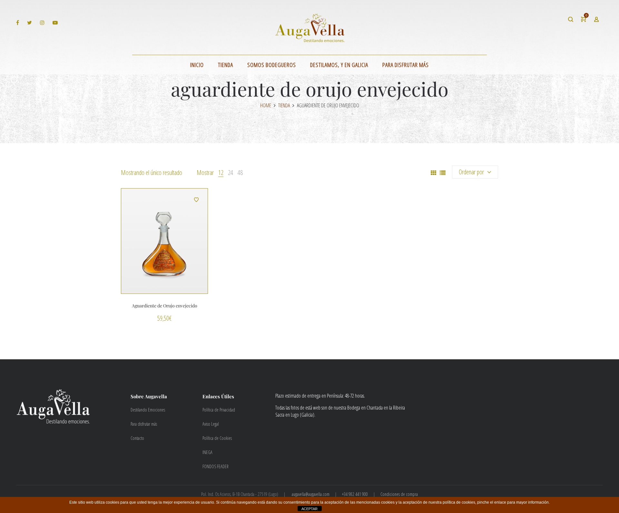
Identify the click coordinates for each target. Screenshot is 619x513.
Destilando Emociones (148, 410)
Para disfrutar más (144, 424)
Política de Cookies (217, 438)
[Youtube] (56, 22)
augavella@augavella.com (310, 494)
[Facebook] (18, 22)
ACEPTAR (309, 509)
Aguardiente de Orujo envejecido (164, 306)
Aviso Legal (210, 424)
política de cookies (459, 502)
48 (240, 172)
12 (220, 172)
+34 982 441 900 (355, 494)
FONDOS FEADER (215, 466)
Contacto (137, 438)
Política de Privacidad (218, 410)
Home (265, 105)
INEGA (207, 452)
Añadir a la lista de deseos (196, 200)
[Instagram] (43, 22)
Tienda (284, 105)
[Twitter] (30, 22)
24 (230, 172)
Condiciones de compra (399, 494)
